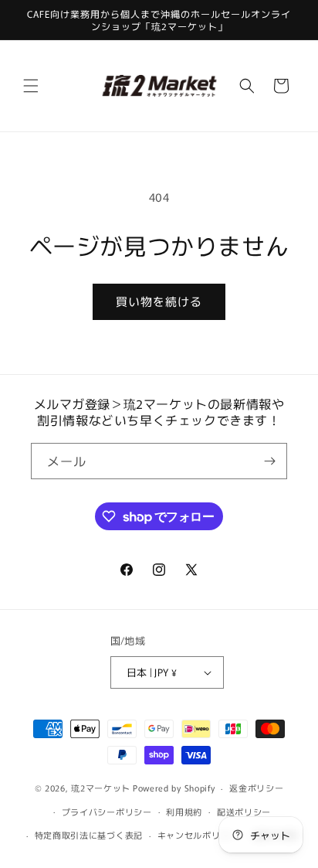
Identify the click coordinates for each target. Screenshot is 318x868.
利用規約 (184, 811)
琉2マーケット (100, 787)
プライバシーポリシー (107, 811)
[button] (31, 86)
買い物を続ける (159, 301)
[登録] (269, 461)
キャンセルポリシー (197, 835)
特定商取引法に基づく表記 (89, 835)
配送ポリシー (244, 811)
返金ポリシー (256, 787)
